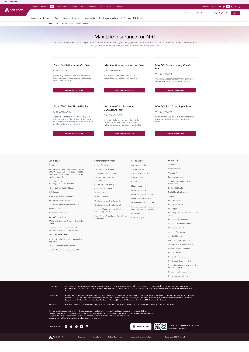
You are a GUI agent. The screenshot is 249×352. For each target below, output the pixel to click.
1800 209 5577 (76, 169)
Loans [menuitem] (65, 18)
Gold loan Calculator (121, 298)
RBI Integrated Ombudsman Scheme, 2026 (183, 214)
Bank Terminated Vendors (179, 240)
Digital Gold (123, 288)
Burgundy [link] (74, 7)
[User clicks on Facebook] (66, 326)
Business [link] (44, 7)
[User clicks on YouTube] (76, 326)
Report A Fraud (55, 208)
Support (188, 13)
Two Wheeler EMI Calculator (146, 300)
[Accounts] (40, 18)
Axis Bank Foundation (72, 304)
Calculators (53, 295)
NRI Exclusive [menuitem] (125, 18)
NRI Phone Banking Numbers (61, 196)
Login (235, 13)
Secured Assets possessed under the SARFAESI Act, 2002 (183, 266)
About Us (206, 7)
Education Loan (70, 288)
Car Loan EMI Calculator (125, 300)
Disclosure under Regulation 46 (107, 201)
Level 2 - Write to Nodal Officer (62, 246)
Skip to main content (12, 2)
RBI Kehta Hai (174, 200)
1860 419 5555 (77, 172)
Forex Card (69, 291)
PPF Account (113, 288)
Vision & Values (137, 169)
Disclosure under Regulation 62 (107, 205)
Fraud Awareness (175, 177)
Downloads (136, 186)
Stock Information (101, 165)
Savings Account (71, 286)
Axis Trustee (140, 304)
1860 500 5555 (55, 174)
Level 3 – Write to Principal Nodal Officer (66, 250)
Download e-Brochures (141, 198)
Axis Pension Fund (128, 304)
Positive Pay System (176, 257)
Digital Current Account (103, 286)
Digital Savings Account (86, 286)
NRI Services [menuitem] (138, 18)
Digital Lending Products (178, 192)
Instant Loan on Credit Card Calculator (180, 295)
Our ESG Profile (175, 173)
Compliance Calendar (103, 188)
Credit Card (156, 286)
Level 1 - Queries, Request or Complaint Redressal (65, 240)
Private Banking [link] (62, 7)
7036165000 (69, 184)
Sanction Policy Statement (179, 248)
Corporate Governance (104, 184)
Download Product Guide (74, 90)
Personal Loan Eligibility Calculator (100, 298)
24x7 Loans (81, 288)
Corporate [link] (92, 7)
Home (51, 23)
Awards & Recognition (140, 173)
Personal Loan (166, 286)
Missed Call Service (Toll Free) (61, 188)
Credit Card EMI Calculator (156, 295)
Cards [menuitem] (57, 18)
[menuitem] (52, 18)
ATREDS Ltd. (160, 304)
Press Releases (137, 177)
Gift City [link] (108, 7)
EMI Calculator (139, 295)
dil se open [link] (118, 7)
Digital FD (130, 286)
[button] (214, 6)
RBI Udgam (172, 208)
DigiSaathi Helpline (176, 188)
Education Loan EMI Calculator (76, 300)
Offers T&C (136, 213)
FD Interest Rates (144, 286)
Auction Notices (175, 236)
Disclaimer (81, 337)
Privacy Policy (97, 337)
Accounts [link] (35, 18)
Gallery (134, 182)
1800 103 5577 (55, 172)
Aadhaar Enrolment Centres (180, 223)
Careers (171, 164)
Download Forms (138, 190)
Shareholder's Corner (104, 160)
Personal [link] (35, 7)
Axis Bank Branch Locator (59, 200)
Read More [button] (155, 45)
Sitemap (171, 196)
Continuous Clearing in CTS (179, 261)
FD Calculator (117, 295)
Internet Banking (165, 288)
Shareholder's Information (105, 173)
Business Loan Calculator (138, 298)
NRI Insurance (67, 23)
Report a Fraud (143, 326)
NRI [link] (52, 7)
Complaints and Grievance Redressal (64, 204)
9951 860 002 (74, 230)
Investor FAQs (100, 192)
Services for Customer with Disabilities (179, 182)
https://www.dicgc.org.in (178, 328)
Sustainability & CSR (176, 169)
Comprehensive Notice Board (180, 244)
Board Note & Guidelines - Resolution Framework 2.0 (110, 217)
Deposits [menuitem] (46, 18)
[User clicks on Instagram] (86, 326)
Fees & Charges (137, 218)
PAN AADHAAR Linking (178, 219)
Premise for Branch (176, 228)
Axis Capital (150, 304)
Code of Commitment (115, 337)
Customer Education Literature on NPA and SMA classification (145, 208)
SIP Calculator (162, 300)
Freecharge (170, 304)
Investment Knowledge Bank (143, 203)
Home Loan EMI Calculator (158, 298)
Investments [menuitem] (90, 18)
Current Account (120, 286)
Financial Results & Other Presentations (105, 178)
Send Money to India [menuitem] (107, 18)
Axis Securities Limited (103, 304)
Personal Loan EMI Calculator (76, 298)
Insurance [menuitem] (76, 18)
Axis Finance (116, 304)
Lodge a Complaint (202, 13)
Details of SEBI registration (179, 272)
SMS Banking (54, 192)
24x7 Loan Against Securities (97, 288)
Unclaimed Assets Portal (178, 276)
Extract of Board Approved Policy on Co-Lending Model (109, 210)
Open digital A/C (221, 13)
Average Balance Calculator (74, 295)
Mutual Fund (132, 288)
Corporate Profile (138, 165)
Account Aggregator (176, 232)
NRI (57, 23)
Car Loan (175, 286)
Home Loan (184, 286)
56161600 (63, 230)
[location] (220, 7)
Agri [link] (101, 7)
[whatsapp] (224, 7)
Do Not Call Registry (57, 217)
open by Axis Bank (151, 288)
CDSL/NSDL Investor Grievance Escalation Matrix (66, 222)
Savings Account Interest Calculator (98, 295)
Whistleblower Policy (58, 213)
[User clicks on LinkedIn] (81, 326)
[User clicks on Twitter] (71, 326)
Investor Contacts (101, 197)
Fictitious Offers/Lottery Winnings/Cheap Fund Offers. (79, 318)
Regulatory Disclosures (104, 169)
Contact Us (53, 165)
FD (136, 286)
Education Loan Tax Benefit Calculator (102, 300)
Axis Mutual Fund (87, 304)
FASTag (141, 288)
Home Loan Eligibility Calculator (180, 298)
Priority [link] (83, 7)
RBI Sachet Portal (175, 204)
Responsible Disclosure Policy (140, 337)
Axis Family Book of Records (182, 288)
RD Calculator (128, 295)
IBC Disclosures (175, 253)
